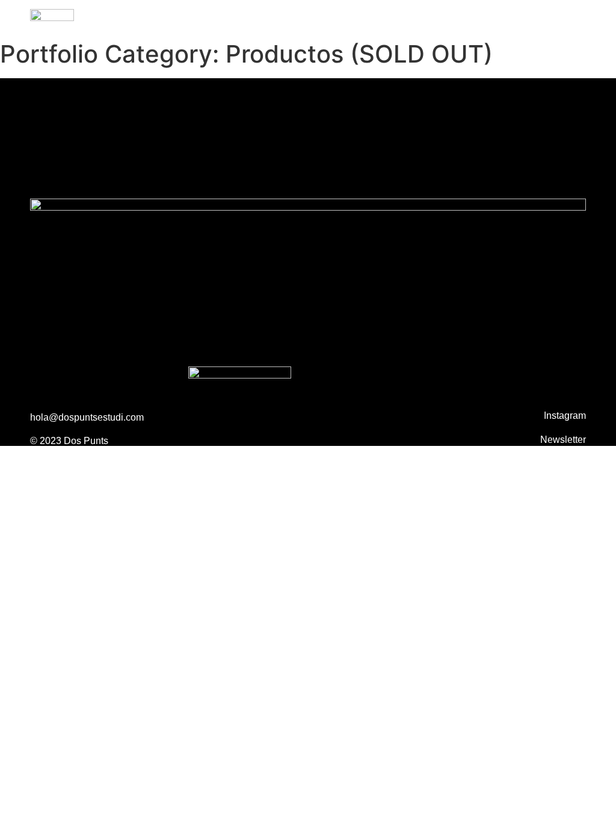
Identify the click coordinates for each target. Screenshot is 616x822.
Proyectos (475, 17)
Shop (519, 17)
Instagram (565, 415)
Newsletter (563, 439)
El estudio (564, 17)
